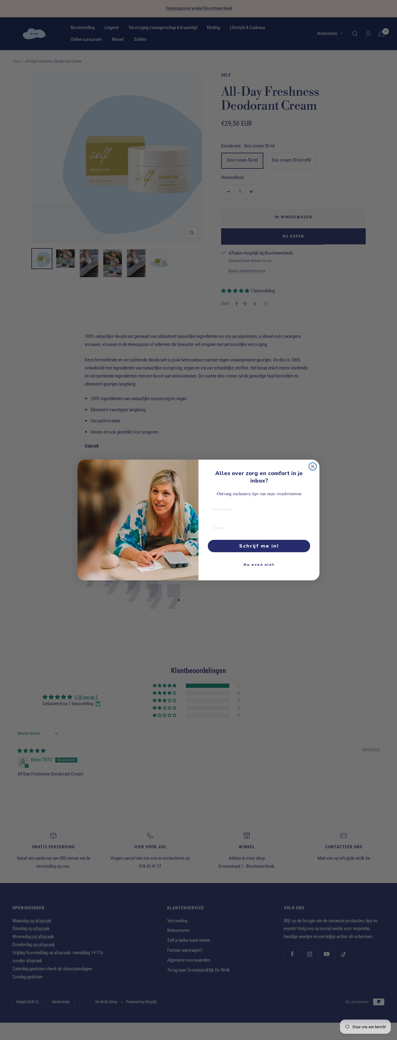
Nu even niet (258, 564)
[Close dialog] (312, 466)
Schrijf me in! (259, 546)
